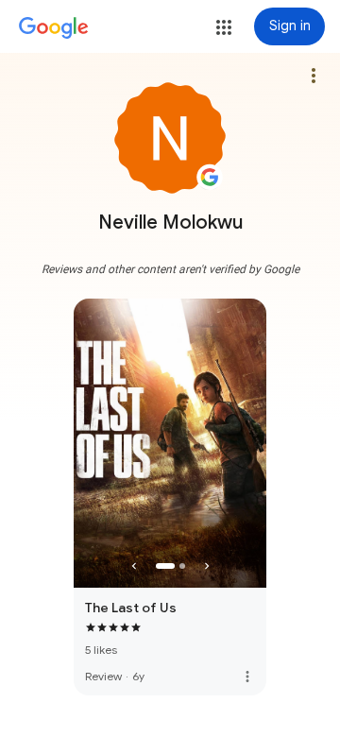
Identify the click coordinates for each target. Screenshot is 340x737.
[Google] (54, 28)
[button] (224, 27)
